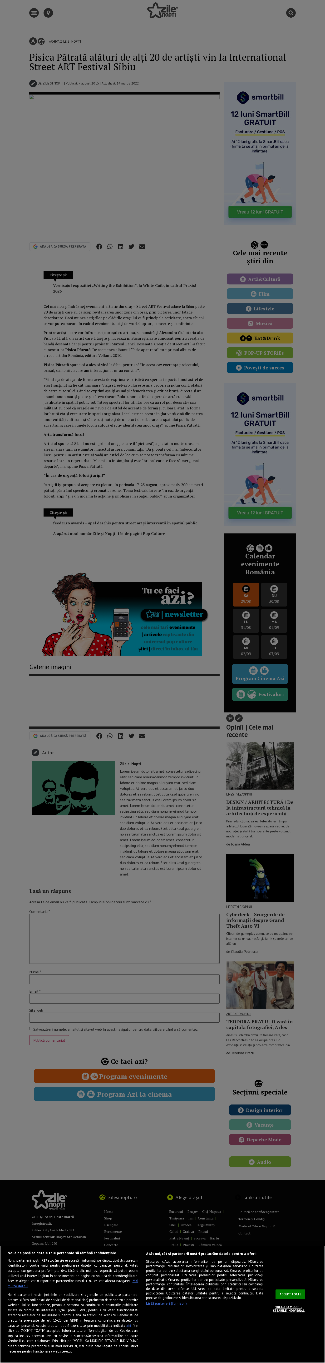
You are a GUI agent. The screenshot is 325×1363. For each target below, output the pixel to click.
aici (128, 1326)
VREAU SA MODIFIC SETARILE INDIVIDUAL (289, 1309)
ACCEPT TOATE (290, 1294)
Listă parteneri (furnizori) (166, 1303)
